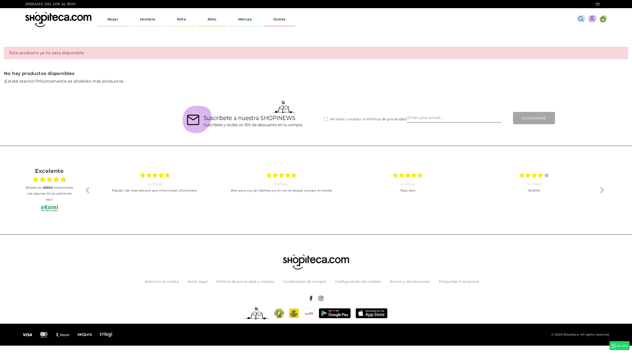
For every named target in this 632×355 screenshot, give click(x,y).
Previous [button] (87, 190)
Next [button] (602, 190)
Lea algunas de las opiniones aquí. (49, 196)
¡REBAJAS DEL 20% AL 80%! (50, 4)
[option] (155, 190)
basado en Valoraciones (49, 187)
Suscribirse (534, 118)
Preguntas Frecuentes (459, 281)
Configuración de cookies (358, 281)
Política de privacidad (386, 119)
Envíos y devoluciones (410, 281)
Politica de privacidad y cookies (245, 281)
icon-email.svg (598, 4)
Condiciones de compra (304, 281)
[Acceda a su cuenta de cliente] (592, 19)
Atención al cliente (162, 281)
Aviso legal (198, 281)
